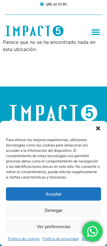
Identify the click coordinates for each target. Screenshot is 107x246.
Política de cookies (24, 239)
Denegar (53, 210)
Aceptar (53, 194)
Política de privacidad (60, 239)
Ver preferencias (53, 226)
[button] (98, 128)
